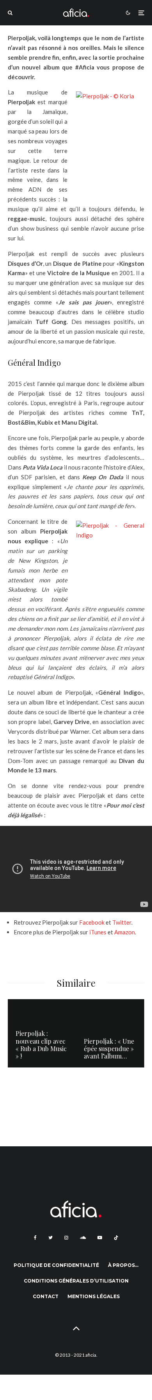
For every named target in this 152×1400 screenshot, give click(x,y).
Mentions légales (93, 1296)
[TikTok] (116, 1237)
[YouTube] (100, 1237)
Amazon (124, 932)
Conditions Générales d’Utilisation (76, 1281)
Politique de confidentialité (56, 1265)
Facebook (92, 922)
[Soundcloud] (83, 1237)
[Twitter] (50, 1237)
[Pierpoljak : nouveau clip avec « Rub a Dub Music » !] (42, 1033)
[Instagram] (66, 1237)
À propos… (123, 1265)
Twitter (121, 922)
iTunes (98, 932)
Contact (45, 1296)
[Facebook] (35, 1237)
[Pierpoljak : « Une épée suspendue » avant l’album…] (110, 1033)
